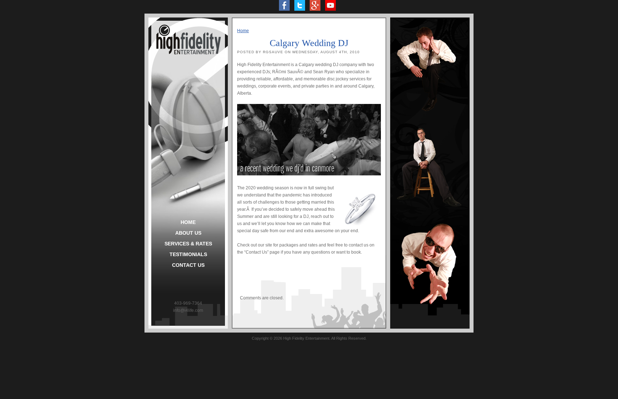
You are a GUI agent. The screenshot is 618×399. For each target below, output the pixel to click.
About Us (188, 233)
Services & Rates (188, 243)
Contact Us (188, 265)
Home (188, 222)
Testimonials (188, 254)
